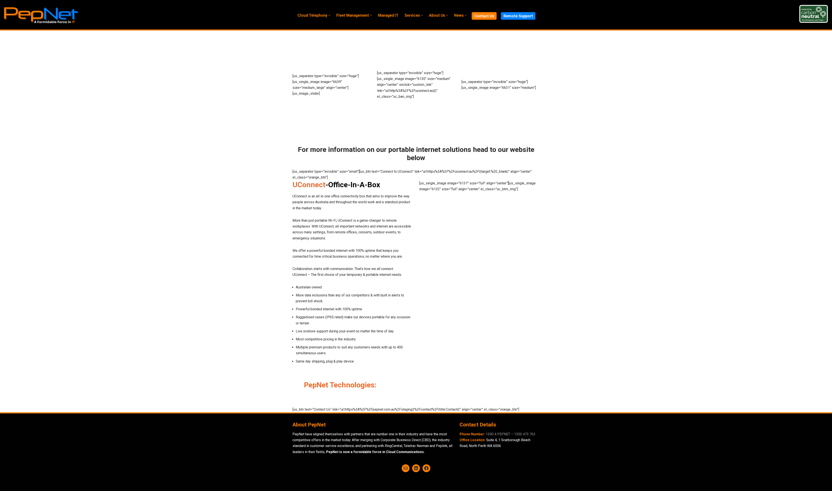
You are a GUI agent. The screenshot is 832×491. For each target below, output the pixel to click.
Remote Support (518, 16)
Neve (296, 485)
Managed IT (388, 15)
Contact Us (484, 16)
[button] (329, 15)
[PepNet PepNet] (41, 15)
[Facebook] (426, 468)
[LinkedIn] (416, 468)
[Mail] (406, 468)
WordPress (331, 485)
